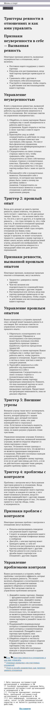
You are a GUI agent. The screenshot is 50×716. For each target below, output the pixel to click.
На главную (25, 708)
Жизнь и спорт (10, 3)
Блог (8, 658)
